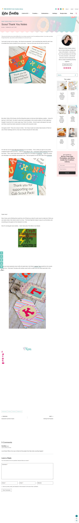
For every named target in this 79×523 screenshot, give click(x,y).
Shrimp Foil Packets (48, 417)
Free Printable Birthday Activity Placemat (73, 119)
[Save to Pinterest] (1, 256)
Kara (4, 27)
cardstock (39, 153)
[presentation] (62, 86)
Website (40, 483)
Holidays (54, 13)
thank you (19, 411)
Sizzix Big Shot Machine (18, 149)
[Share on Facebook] (1, 252)
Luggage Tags (37, 266)
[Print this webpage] (1, 259)
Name (4, 483)
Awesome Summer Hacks (7, 417)
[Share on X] (1, 263)
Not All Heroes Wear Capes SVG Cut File (73, 142)
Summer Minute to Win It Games (73, 94)
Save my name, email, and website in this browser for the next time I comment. (20, 486)
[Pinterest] (61, 9)
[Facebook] (56, 9)
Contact (76, 9)
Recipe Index (63, 13)
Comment (5, 464)
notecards (4, 411)
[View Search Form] (76, 13)
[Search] (75, 75)
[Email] (63, 9)
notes (9, 411)
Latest (72, 9)
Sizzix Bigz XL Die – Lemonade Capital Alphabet (36, 151)
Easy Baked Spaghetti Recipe (62, 141)
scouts (14, 411)
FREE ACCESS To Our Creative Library (13, 9)
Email (21, 483)
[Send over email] (1, 266)
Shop (71, 13)
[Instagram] (58, 9)
